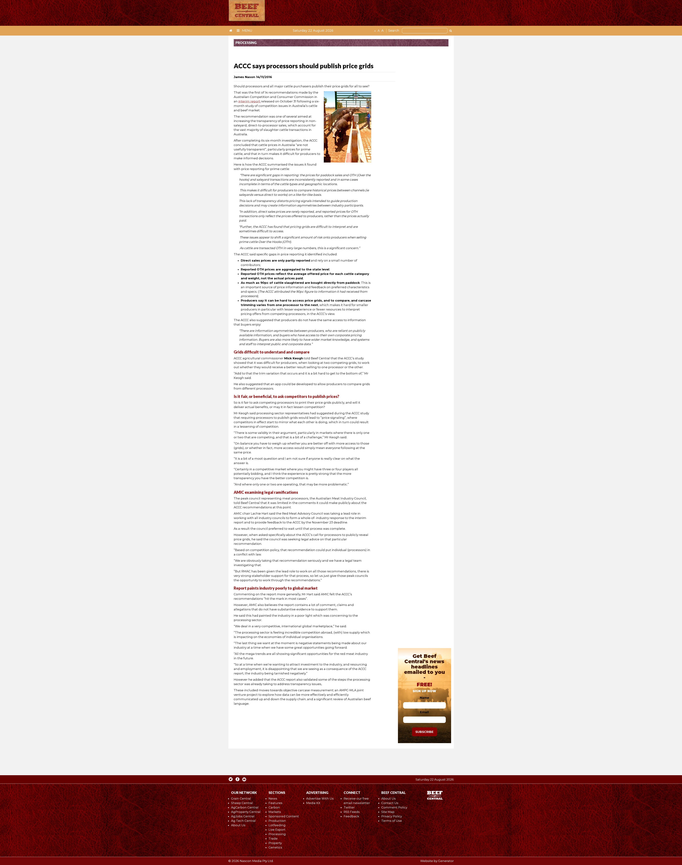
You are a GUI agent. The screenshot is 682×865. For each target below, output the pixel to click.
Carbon (274, 807)
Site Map (387, 812)
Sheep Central (242, 803)
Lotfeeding (277, 825)
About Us (238, 825)
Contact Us (389, 803)
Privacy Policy (391, 816)
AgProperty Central (246, 812)
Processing (277, 834)
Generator (446, 861)
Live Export (277, 829)
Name (424, 697)
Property (275, 843)
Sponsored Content (284, 816)
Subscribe (424, 732)
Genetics (275, 847)
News (273, 798)
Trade (273, 838)
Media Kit (313, 803)
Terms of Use (391, 821)
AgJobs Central (243, 816)
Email (424, 712)
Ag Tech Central (243, 821)
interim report (249, 101)
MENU (246, 31)
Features (275, 803)
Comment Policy (394, 807)
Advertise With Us (320, 798)
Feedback (351, 816)
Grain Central (241, 798)
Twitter (349, 807)
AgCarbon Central (245, 807)
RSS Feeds (352, 812)
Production (277, 821)
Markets (275, 812)
